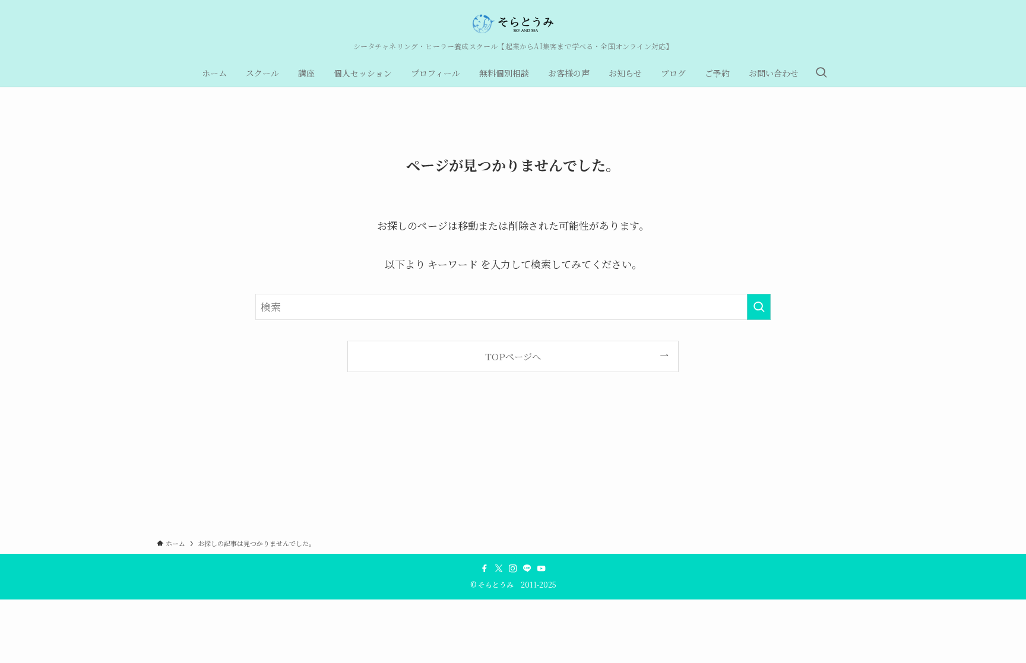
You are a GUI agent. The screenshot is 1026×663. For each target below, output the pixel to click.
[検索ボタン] (821, 73)
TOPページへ (513, 356)
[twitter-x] (498, 568)
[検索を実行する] (759, 307)
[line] (527, 568)
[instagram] (513, 568)
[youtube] (541, 568)
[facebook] (484, 568)
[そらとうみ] (513, 23)
